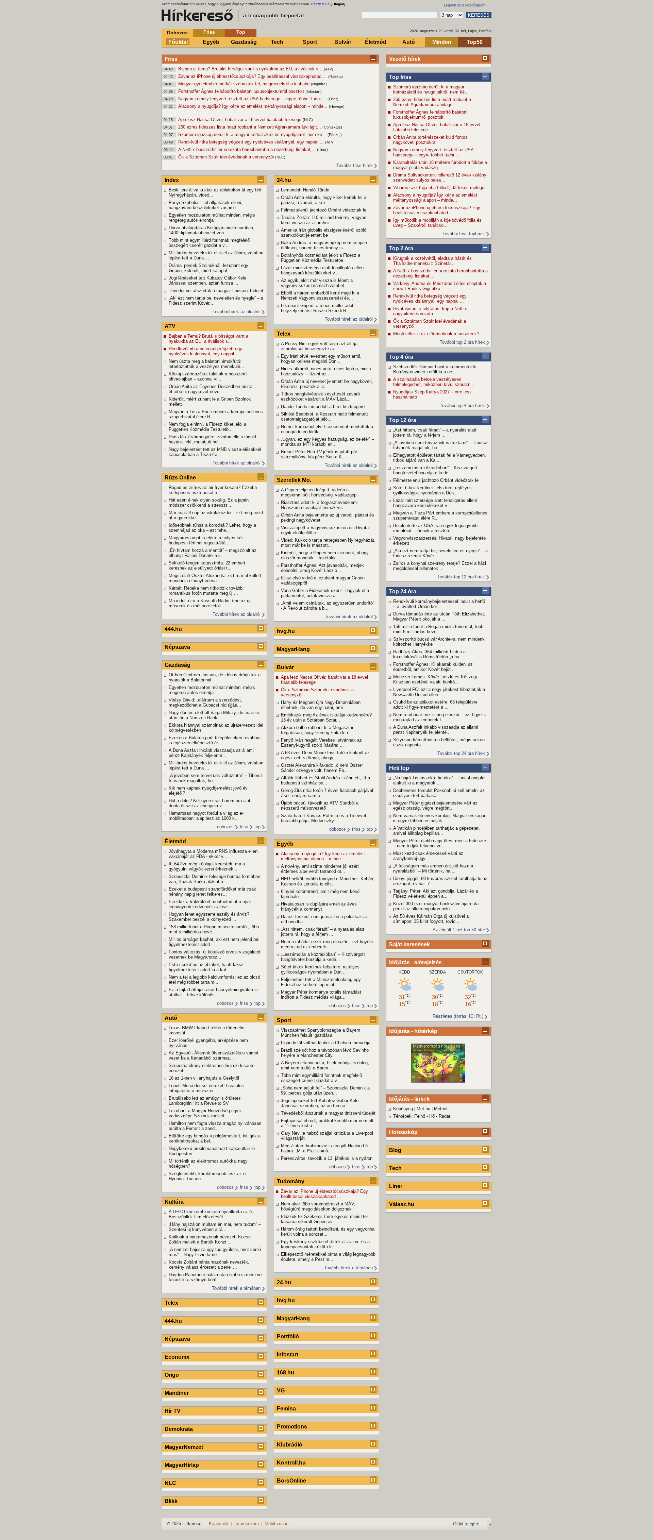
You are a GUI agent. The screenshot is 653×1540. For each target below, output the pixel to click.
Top (240, 32)
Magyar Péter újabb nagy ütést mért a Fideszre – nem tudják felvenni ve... (439, 843)
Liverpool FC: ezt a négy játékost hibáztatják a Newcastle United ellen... (439, 692)
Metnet (441, 1108)
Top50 (475, 42)
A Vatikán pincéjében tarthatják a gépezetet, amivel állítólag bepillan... (436, 831)
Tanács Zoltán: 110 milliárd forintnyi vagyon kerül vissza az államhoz (323, 220)
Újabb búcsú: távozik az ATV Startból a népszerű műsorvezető (319, 805)
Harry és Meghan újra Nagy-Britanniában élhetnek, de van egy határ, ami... (321, 705)
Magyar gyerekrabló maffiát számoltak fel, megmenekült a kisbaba (244, 83)
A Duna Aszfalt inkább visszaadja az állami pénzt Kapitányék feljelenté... (435, 730)
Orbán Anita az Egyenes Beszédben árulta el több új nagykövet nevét (210, 389)
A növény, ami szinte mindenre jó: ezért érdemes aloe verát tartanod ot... (320, 869)
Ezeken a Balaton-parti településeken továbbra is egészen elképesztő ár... (215, 740)
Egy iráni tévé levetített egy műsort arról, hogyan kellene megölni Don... (321, 359)
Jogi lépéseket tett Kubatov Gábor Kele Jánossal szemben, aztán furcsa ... (207, 280)
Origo (172, 1375)
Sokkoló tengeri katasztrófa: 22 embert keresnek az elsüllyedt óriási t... (207, 565)
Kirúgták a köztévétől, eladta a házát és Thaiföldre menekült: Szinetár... (432, 261)
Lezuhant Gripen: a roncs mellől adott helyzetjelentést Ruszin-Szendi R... (318, 308)
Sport (310, 42)
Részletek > (320, 4)
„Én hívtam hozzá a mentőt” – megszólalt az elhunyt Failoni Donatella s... (212, 553)
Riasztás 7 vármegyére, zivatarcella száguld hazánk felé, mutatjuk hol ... (212, 439)
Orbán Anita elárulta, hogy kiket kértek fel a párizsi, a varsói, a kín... (323, 200)
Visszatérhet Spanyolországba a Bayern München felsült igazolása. (320, 1033)
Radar (444, 1116)
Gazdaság (244, 42)
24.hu (284, 180)
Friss (209, 32)
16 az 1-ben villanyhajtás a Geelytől (204, 1078)
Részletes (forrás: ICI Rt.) (458, 1016)
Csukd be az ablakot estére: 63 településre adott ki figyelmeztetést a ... (435, 704)
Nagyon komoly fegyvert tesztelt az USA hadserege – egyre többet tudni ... (253, 98)
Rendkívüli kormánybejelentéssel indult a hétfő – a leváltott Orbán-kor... (439, 604)
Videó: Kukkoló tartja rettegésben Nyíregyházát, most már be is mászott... (328, 543)
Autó (408, 42)
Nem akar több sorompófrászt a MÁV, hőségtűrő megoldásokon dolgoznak (318, 1206)
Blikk (171, 1501)
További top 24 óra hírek (461, 753)
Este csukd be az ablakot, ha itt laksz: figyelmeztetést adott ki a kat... (207, 967)
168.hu (285, 1372)
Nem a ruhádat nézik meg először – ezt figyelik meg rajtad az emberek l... (439, 717)
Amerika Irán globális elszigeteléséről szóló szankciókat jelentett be (323, 232)
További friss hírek (354, 165)
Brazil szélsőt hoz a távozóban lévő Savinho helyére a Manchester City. (325, 1053)
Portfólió (288, 1336)
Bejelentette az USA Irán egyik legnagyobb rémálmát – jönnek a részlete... (435, 528)
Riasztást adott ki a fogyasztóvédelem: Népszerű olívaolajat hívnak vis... (319, 505)
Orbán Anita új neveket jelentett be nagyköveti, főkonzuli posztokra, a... (327, 384)
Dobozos (177, 32)
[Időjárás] (438, 1081)
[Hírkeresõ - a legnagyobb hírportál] (233, 15)
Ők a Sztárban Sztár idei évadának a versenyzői (226, 156)
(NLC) (308, 120)
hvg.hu (286, 631)
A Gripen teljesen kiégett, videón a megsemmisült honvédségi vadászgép (318, 492)
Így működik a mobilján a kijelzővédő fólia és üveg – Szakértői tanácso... (437, 223)
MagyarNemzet (184, 1447)
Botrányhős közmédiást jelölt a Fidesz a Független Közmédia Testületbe (320, 258)
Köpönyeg (403, 1108)
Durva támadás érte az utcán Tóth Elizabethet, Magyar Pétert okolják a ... (439, 616)
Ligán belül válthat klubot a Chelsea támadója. (326, 1042)
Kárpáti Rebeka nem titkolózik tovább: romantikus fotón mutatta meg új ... (206, 591)
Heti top (399, 768)
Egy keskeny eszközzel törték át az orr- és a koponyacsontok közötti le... (325, 1244)
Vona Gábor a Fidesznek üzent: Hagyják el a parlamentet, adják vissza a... (325, 593)
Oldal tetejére (466, 1523)
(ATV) (328, 69)
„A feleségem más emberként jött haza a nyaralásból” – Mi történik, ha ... (433, 868)
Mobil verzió (276, 1523)
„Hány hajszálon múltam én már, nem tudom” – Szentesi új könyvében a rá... (215, 1227)
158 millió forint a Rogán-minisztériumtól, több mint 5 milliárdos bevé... (438, 629)
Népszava (177, 647)
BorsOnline (291, 1481)
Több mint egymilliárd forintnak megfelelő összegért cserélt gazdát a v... (209, 243)
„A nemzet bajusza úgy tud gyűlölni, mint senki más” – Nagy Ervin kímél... (215, 1252)
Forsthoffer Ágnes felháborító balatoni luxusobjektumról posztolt (241, 91)
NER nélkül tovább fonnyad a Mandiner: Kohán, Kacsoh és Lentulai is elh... (327, 881)
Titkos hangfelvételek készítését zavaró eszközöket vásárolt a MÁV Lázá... (320, 396)
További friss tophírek (463, 233)
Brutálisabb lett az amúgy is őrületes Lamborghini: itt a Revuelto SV (205, 1101)
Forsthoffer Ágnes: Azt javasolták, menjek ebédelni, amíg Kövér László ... (322, 568)
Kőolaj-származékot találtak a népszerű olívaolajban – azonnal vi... (208, 376)
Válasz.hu (401, 1204)
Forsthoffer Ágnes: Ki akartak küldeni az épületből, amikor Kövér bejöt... (433, 667)
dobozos (225, 826)
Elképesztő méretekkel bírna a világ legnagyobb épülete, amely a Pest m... (328, 1257)
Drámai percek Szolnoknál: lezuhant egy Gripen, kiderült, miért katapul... (208, 268)
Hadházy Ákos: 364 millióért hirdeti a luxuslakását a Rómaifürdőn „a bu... (429, 654)
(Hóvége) (337, 106)
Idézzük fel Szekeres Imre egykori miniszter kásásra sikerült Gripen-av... (324, 1219)
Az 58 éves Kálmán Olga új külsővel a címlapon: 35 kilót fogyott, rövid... (431, 919)
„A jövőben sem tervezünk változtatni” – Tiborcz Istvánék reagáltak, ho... (440, 445)
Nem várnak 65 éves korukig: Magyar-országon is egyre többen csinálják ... (439, 818)
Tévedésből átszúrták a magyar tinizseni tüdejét (216, 290)
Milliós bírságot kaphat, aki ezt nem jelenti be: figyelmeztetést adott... (214, 942)
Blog (395, 1150)
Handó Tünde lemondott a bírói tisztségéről (323, 406)
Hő (432, 1116)
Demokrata (179, 1429)
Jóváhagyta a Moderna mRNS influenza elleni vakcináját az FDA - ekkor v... (213, 854)
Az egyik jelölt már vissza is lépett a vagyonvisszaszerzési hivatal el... (317, 283)
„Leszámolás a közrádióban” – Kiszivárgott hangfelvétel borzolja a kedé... (435, 470)
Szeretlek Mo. (294, 480)
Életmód (375, 42)
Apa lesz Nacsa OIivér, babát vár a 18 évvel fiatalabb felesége (240, 119)
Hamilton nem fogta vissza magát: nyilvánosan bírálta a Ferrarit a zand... (215, 1126)
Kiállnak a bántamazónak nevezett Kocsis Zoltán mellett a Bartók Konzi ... (210, 1239)
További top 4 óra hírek (462, 405)
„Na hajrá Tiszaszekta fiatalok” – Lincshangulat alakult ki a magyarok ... (439, 780)
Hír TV (173, 1411)
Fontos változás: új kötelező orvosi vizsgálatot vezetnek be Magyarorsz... (215, 954)
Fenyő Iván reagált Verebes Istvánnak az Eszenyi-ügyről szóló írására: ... (321, 743)
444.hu (173, 629)
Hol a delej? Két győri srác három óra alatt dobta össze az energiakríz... (210, 803)
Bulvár (342, 42)
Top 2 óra (401, 248)
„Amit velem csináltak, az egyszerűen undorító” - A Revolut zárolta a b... (327, 605)
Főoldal (178, 42)
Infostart (287, 1354)
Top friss (400, 77)
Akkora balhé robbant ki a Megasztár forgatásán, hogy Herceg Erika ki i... (317, 730)
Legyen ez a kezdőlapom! (465, 5)
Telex (171, 1303)
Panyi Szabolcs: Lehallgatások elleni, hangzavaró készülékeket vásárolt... (205, 205)
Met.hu (423, 1108)
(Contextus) (332, 127)
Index (172, 180)
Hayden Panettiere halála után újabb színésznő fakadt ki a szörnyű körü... (215, 1277)
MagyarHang (293, 649)
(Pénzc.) (335, 135)
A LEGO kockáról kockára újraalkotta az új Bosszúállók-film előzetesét (211, 1214)
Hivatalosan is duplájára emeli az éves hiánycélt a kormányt (319, 906)
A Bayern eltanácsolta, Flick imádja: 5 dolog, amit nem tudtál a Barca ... (325, 1065)
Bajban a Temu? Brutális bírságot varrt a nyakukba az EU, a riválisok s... (251, 68)
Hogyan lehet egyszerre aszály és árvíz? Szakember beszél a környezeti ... (209, 917)
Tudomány (290, 1181)
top (257, 826)
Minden (441, 42)
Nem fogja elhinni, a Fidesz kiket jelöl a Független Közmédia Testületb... (207, 427)
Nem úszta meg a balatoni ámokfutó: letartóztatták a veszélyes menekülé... (206, 364)
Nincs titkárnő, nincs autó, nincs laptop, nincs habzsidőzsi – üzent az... (326, 371)
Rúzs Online (180, 477)
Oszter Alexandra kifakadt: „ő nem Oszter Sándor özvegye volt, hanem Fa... (322, 768)
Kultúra (174, 1202)
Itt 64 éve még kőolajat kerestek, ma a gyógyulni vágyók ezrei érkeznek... (207, 866)
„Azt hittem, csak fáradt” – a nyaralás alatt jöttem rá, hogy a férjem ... (434, 432)
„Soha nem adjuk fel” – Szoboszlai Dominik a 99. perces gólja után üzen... (325, 1090)
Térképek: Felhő (409, 1116)
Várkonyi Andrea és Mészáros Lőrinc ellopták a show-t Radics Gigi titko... (439, 286)
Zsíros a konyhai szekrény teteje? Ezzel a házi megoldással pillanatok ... (439, 566)
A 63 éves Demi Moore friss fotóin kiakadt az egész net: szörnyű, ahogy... (325, 755)
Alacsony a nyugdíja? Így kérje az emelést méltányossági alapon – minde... (253, 106)
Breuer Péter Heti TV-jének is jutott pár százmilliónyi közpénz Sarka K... (319, 454)
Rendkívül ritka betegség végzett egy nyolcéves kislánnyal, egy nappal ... (251, 142)
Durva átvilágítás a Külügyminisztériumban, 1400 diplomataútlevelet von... (211, 230)
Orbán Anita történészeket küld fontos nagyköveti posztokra (430, 140)
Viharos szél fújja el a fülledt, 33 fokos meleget (439, 187)
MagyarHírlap (182, 1465)
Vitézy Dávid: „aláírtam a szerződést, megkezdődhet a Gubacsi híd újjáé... (205, 702)
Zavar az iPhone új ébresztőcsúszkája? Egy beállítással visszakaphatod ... (253, 76)
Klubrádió (289, 1445)
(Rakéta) (335, 76)
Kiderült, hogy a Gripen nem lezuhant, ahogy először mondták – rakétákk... (325, 555)
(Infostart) (313, 91)
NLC (170, 1483)
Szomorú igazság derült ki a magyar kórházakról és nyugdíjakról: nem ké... (253, 134)
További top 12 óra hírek (461, 576)
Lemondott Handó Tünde (305, 189)
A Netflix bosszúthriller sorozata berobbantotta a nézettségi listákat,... (247, 149)
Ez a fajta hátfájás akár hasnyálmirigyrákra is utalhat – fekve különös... (213, 992)
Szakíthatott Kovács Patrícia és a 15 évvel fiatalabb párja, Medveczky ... (323, 818)
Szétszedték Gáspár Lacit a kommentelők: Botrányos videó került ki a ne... (435, 369)
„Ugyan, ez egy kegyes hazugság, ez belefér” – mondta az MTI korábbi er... (327, 442)
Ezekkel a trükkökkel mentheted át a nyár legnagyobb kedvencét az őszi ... (210, 904)
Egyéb (211, 42)
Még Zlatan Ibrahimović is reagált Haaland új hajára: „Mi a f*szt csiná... (325, 1148)
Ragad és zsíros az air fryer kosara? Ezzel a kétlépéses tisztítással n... (213, 490)
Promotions (292, 1426)
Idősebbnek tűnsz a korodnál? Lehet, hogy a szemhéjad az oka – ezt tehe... (212, 528)
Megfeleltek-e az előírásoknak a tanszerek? (436, 333)
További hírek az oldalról (237, 311)
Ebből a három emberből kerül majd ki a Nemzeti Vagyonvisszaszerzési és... (320, 295)
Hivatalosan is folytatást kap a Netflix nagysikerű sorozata (430, 311)
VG (281, 1390)
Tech (277, 42)
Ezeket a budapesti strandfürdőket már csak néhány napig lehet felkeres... (212, 891)
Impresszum (246, 1523)
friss (244, 826)
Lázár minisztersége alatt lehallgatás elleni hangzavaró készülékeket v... (435, 503)
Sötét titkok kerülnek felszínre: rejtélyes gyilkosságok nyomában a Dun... (432, 490)
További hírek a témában (236, 1288)
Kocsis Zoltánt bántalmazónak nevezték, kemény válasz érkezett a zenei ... (209, 1264)
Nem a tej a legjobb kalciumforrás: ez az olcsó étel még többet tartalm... (214, 980)
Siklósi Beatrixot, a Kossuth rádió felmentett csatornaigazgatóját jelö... (324, 416)
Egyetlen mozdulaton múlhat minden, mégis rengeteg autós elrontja (212, 218)
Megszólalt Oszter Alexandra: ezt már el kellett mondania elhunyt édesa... (215, 578)
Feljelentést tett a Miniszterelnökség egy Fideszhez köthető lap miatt (321, 982)
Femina (286, 1408)
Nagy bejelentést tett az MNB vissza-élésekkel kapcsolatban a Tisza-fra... (215, 452)
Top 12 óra (402, 420)
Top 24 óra (402, 591)
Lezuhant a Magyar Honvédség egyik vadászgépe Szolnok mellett (205, 1113)
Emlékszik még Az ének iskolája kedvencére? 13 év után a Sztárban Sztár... (326, 717)
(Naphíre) (319, 84)
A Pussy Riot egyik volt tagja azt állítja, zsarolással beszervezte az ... (320, 346)
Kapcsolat (219, 1523)
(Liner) (333, 99)
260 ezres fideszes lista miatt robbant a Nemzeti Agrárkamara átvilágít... (250, 127)
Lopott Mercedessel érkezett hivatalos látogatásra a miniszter (206, 1088)
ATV (170, 326)
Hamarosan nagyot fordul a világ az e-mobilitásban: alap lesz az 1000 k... (206, 816)
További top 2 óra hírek (462, 342)
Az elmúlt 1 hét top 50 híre (459, 929)
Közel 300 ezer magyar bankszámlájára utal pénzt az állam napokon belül (436, 906)
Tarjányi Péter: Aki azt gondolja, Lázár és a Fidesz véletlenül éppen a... (435, 894)
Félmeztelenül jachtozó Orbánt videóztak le (436, 480)
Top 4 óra (401, 357)
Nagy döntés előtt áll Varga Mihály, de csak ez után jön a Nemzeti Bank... (214, 715)
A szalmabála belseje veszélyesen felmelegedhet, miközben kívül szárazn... (433, 382)
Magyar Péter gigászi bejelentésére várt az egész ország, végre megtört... (435, 805)
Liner (395, 1186)
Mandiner (177, 1393)
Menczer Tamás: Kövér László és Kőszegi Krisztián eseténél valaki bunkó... (435, 679)
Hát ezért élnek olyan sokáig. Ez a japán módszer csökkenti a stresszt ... (209, 502)
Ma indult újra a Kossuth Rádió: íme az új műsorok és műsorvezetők (209, 603)
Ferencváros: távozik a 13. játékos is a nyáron (326, 1158)
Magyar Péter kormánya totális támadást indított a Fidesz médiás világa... (321, 994)
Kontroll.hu (291, 1463)
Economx (177, 1357)
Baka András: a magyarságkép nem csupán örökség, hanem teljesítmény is (324, 245)
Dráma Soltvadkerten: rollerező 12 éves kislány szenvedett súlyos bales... (439, 177)
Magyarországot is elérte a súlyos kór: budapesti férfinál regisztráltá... (206, 540)
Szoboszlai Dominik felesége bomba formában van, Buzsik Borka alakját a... (214, 879)
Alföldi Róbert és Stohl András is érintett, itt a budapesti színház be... (325, 780)
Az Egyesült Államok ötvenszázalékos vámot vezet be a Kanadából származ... (213, 1055)
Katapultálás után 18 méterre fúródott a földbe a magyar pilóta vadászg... (440, 165)
